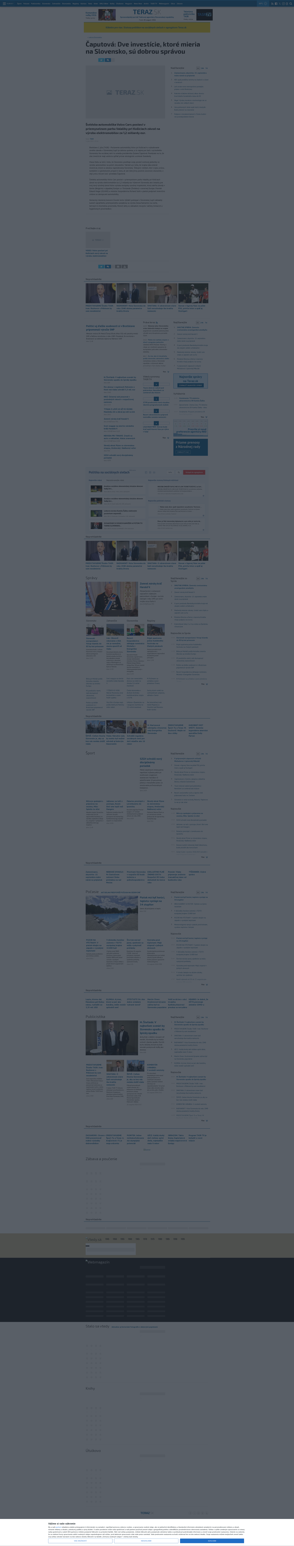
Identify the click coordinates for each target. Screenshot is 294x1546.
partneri (58, 1527)
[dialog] (147, 1532)
